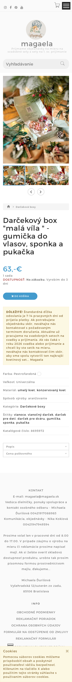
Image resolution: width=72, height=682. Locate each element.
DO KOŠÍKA (21, 296)
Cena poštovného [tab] (19, 453)
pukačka (22, 422)
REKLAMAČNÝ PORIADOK (36, 618)
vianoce (20, 414)
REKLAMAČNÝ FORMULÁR (36, 638)
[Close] (67, 651)
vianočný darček (40, 414)
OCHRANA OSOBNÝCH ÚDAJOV (36, 625)
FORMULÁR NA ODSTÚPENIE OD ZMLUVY (36, 632)
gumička (53, 418)
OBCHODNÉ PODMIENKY (36, 612)
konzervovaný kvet (51, 390)
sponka (8, 422)
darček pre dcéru (31, 418)
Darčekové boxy (26, 207)
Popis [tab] (10, 446)
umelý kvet (26, 390)
